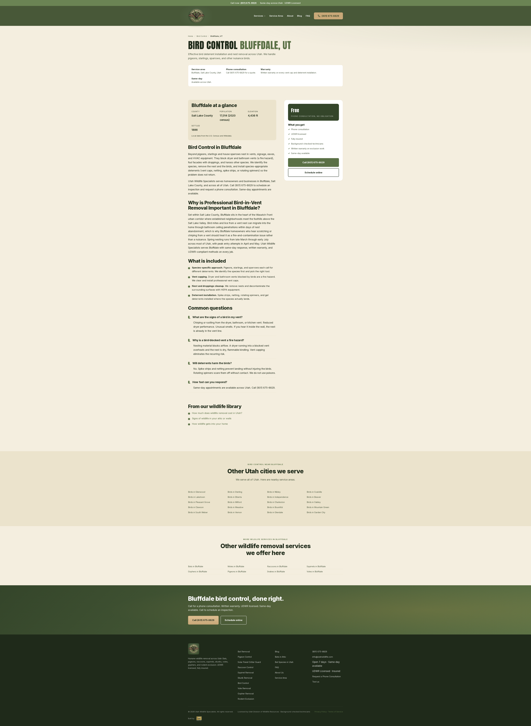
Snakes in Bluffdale (276, 571)
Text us (315, 682)
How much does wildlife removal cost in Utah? (217, 413)
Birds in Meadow (235, 507)
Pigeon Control (245, 657)
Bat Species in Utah (284, 662)
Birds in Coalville (314, 492)
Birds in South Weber (198, 512)
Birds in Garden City (316, 512)
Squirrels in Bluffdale (316, 566)
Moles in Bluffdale (236, 566)
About (290, 16)
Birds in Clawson (196, 507)
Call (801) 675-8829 (313, 162)
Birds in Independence (277, 497)
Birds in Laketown (196, 497)
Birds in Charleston (276, 502)
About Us (279, 672)
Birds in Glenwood (196, 492)
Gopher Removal (246, 693)
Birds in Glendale (275, 512)
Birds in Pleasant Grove (199, 502)
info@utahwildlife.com (322, 657)
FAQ (308, 16)
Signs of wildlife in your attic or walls (211, 418)
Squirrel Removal (246, 672)
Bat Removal (244, 651)
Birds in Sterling (235, 492)
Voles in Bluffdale (315, 571)
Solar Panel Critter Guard (249, 662)
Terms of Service (335, 712)
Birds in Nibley (274, 492)
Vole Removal (244, 688)
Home (190, 36)
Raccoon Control (245, 667)
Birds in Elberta (235, 497)
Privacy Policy (321, 712)
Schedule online (313, 172)
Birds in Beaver (314, 497)
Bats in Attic (280, 657)
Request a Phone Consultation (326, 676)
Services (258, 16)
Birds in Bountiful (275, 507)
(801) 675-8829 (248, 3)
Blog (299, 16)
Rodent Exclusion (246, 699)
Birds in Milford (235, 502)
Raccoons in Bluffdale (277, 566)
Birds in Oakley (314, 502)
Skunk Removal (245, 678)
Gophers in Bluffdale (197, 571)
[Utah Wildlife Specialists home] (196, 16)
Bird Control (202, 36)
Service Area (276, 16)
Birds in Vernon (235, 512)
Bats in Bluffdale (195, 566)
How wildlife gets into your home (210, 423)
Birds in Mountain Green (318, 507)
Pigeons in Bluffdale (237, 571)
